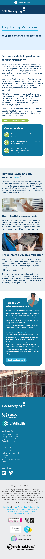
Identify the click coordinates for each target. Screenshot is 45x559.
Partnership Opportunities (11, 453)
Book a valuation (15, 360)
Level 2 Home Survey (10, 434)
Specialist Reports (8, 441)
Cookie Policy (32, 509)
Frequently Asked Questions (12, 459)
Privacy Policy (17, 507)
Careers (5, 455)
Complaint (7, 507)
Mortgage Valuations (9, 451)
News (4, 462)
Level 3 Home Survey (10, 437)
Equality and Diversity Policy (16, 509)
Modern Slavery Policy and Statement (21, 511)
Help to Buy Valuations (10, 439)
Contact (5, 457)
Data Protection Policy (32, 507)
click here (24, 332)
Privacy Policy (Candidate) (23, 514)
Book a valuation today (14, 120)
